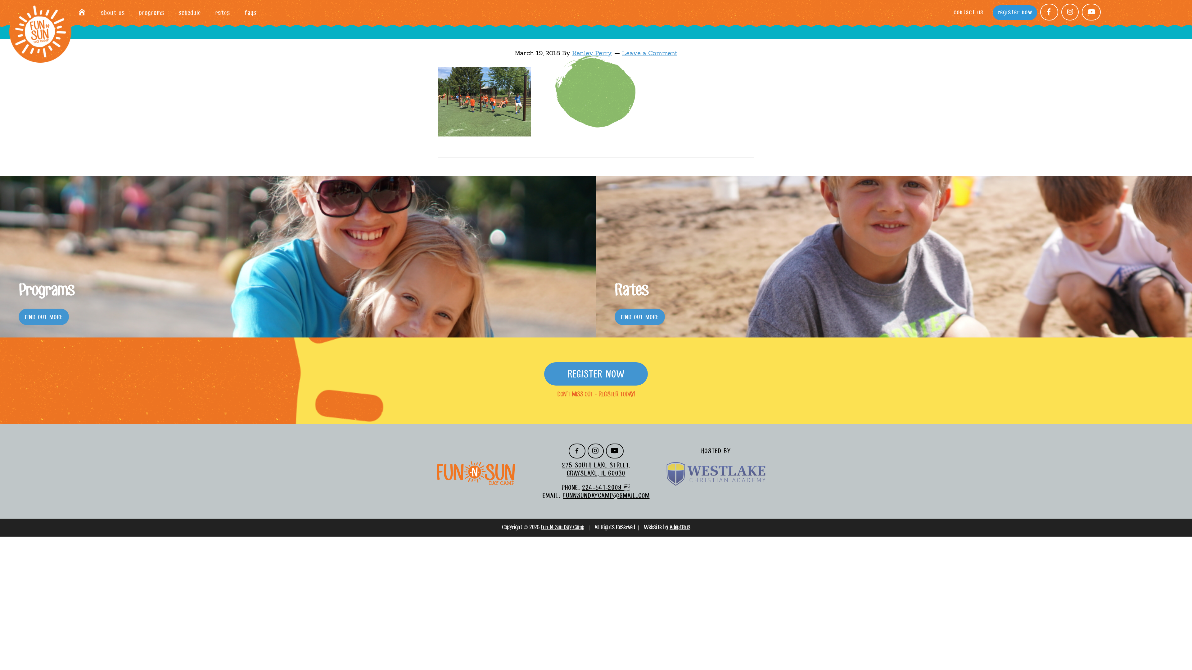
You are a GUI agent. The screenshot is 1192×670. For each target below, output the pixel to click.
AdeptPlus (680, 527)
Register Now (596, 374)
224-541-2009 (603, 488)
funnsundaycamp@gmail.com (606, 496)
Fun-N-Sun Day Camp (40, 32)
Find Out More (44, 317)
